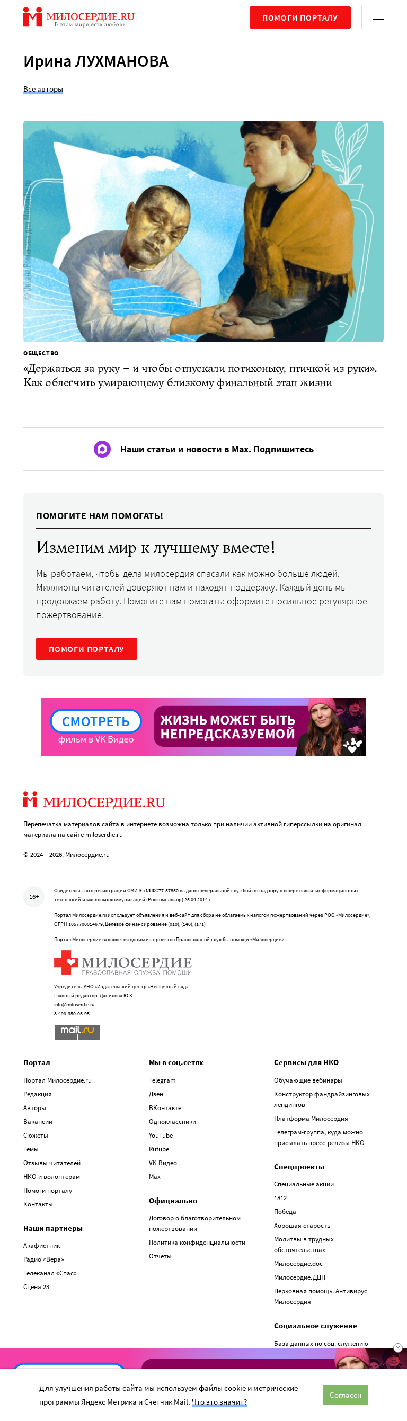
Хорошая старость (302, 1225)
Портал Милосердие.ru (57, 1080)
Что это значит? (219, 1402)
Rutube (159, 1149)
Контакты (38, 1204)
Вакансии (37, 1121)
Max (155, 1176)
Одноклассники (172, 1121)
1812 (280, 1197)
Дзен (156, 1093)
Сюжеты (35, 1135)
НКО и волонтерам (51, 1176)
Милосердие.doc (298, 1263)
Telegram (162, 1080)
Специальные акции (304, 1183)
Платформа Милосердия (311, 1118)
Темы (31, 1149)
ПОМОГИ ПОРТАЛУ (87, 649)
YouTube (161, 1135)
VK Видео (163, 1162)
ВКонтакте (165, 1107)
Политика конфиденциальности (197, 1242)
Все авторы (43, 89)
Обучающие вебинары (308, 1080)
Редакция (37, 1093)
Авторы (34, 1107)
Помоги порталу (300, 17)
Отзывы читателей (52, 1162)
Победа (285, 1211)
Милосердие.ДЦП (299, 1277)
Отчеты (160, 1256)
